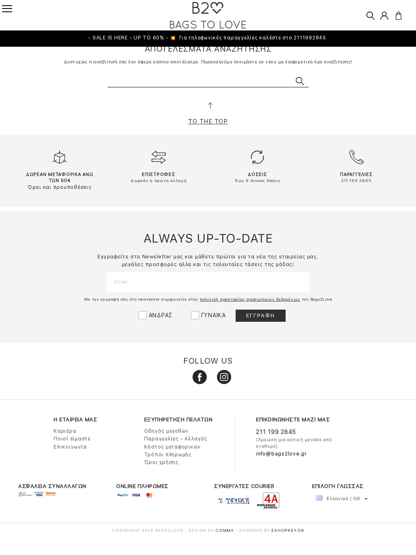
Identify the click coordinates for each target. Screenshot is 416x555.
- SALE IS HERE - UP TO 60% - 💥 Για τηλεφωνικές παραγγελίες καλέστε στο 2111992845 (207, 38)
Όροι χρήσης (161, 462)
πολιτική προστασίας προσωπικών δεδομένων (250, 299)
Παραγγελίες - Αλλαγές (175, 439)
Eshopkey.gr (287, 530)
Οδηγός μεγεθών (166, 431)
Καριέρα (65, 431)
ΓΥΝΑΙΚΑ (213, 315)
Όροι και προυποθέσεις (60, 187)
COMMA (225, 530)
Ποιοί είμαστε (72, 439)
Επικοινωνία (70, 447)
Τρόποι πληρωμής (168, 454)
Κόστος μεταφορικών (172, 447)
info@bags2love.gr (281, 454)
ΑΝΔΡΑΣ (161, 315)
